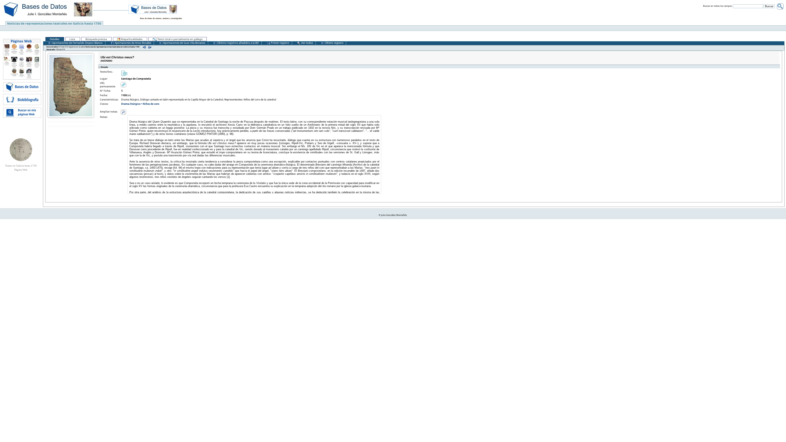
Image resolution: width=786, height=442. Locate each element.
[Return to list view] (71, 124)
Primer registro (279, 43)
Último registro (333, 43)
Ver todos (306, 43)
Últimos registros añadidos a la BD (238, 43)
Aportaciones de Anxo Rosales (132, 43)
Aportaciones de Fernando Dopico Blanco (77, 43)
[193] (149, 47)
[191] (144, 47)
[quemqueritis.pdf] (124, 72)
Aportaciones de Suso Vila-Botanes (184, 43)
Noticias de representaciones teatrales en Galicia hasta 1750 (54, 23)
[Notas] (123, 112)
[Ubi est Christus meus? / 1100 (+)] (71, 85)
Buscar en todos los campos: (717, 6)
